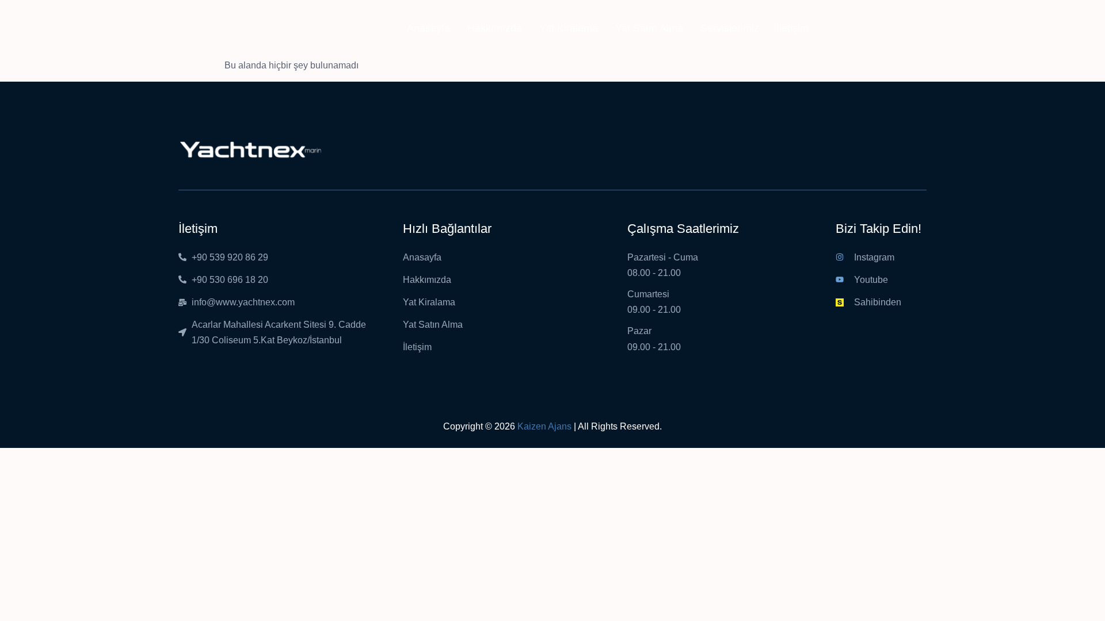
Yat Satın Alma (649, 28)
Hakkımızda (494, 28)
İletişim (792, 28)
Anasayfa (428, 28)
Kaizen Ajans (544, 426)
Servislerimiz (729, 28)
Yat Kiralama (568, 28)
